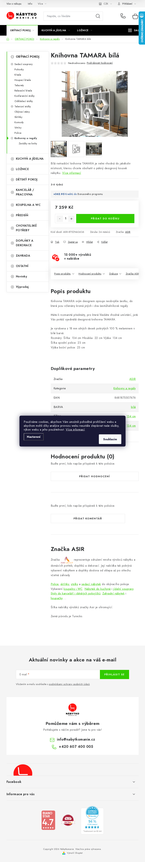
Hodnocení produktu (90, 273)
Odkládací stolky (23, 101)
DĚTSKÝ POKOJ (26, 179)
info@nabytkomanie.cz (76, 739)
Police (17, 133)
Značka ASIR (133, 273)
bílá (133, 407)
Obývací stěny (22, 111)
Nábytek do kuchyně (98, 589)
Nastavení (33, 437)
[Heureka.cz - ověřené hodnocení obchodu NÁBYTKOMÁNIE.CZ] (92, 820)
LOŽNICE (22, 169)
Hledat (98, 16)
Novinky (21, 276)
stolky (74, 584)
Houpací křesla (22, 80)
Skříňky (18, 117)
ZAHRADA (23, 256)
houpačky (57, 598)
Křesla (17, 74)
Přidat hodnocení (94, 476)
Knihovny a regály (25, 138)
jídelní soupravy (123, 589)
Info (30, 3)
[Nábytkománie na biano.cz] (48, 820)
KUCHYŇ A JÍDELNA (30, 159)
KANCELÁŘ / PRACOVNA (25, 192)
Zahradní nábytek (113, 593)
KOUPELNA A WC (28, 205)
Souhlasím (110, 439)
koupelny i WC (73, 589)
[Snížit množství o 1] (60, 219)
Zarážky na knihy (28, 143)
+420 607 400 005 (124, 16)
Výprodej (22, 287)
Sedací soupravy (23, 64)
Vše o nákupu (14, 3)
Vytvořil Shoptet (75, 853)
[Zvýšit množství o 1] (71, 219)
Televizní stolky (22, 106)
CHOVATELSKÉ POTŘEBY (26, 228)
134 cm (131, 416)
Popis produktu (62, 273)
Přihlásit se (114, 674)
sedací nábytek (91, 584)
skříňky (64, 584)
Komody (19, 122)
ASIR (127, 232)
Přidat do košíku (105, 218)
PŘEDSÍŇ (22, 215)
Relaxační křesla (23, 90)
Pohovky (19, 69)
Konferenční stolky (24, 96)
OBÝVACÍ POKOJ (27, 57)
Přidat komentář (88, 518)
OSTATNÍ (22, 266)
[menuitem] (22, 30)
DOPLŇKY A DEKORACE (24, 243)
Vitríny (18, 127)
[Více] (135, 30)
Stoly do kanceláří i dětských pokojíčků (76, 593)
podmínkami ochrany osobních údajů (69, 684)
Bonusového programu (90, 194)
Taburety (19, 85)
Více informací (75, 429)
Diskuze (113, 273)
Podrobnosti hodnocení (100, 63)
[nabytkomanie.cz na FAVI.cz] (68, 820)
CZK (106, 3)
